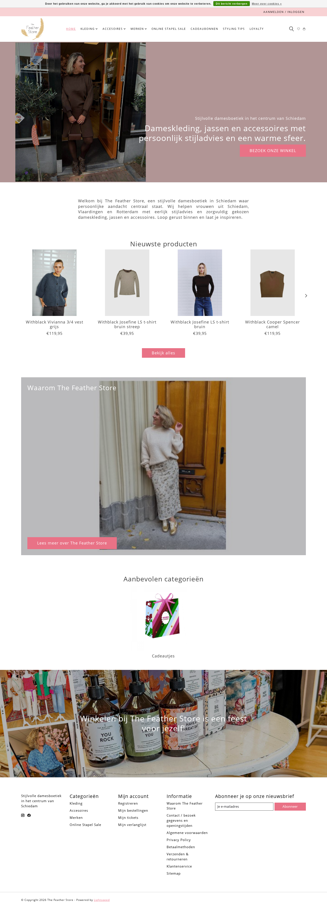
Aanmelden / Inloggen (284, 12)
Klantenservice (179, 866)
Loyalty (257, 29)
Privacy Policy (179, 840)
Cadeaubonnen (204, 29)
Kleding (76, 803)
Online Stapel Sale (168, 29)
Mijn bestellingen (133, 810)
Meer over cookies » (267, 3)
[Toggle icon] (291, 29)
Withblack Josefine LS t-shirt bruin (200, 324)
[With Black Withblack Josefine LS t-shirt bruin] (200, 282)
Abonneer (290, 806)
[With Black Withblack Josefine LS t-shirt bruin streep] (127, 282)
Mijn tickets (128, 817)
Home (71, 29)
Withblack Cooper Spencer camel (272, 324)
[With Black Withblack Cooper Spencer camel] (272, 282)
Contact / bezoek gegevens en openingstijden (181, 820)
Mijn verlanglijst (132, 824)
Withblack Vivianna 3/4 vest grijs (54, 324)
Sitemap (174, 873)
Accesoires (79, 810)
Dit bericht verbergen (231, 3)
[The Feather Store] (32, 29)
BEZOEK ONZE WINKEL (273, 150)
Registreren (128, 803)
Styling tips (234, 29)
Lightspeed (102, 900)
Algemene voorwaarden (187, 832)
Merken (76, 817)
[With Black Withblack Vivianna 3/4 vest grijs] (54, 282)
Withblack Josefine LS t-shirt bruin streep (127, 324)
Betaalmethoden (181, 847)
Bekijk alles (163, 353)
